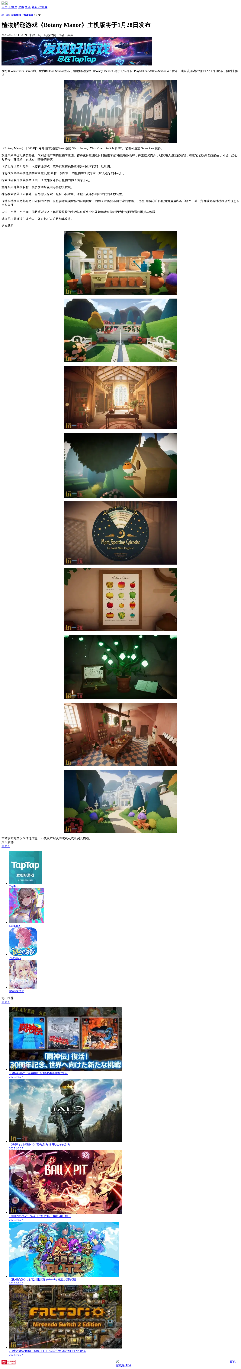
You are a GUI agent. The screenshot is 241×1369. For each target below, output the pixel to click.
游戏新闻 (28, 15)
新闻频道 (16, 15)
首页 (5, 7)
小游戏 (42, 7)
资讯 (28, 7)
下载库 (12, 7)
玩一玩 (5, 15)
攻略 (21, 7)
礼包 (35, 7)
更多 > (6, 846)
